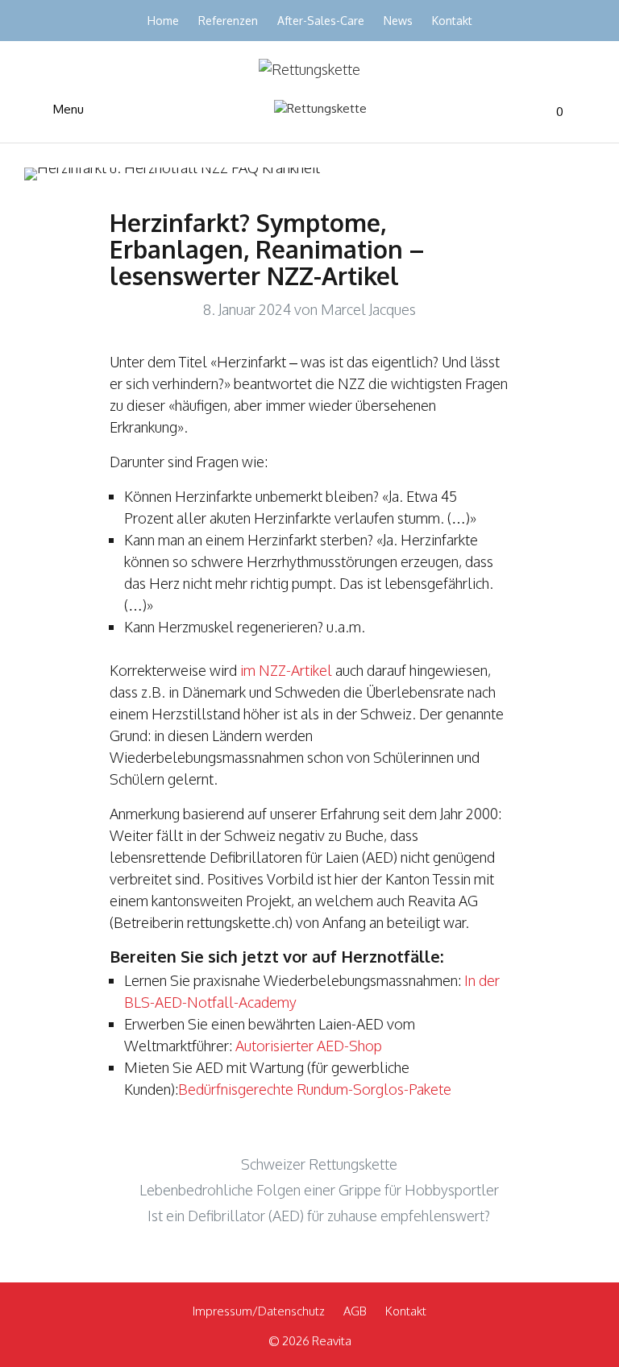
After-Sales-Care (320, 20)
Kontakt (452, 20)
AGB (355, 1311)
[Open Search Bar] (571, 111)
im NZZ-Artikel (284, 670)
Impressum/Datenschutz (259, 1311)
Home (163, 20)
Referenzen (228, 20)
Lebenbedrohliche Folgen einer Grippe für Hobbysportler (319, 1190)
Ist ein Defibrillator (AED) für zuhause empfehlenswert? (318, 1215)
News (398, 20)
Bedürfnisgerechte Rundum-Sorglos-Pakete (314, 1089)
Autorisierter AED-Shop (308, 1045)
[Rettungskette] (320, 109)
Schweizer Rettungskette (319, 1164)
